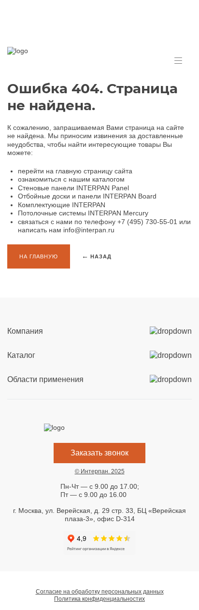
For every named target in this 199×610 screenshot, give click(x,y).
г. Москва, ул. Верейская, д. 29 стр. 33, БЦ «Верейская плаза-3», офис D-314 (99, 515)
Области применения (45, 379)
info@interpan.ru (88, 230)
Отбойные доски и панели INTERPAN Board (87, 196)
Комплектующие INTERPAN (61, 205)
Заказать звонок (99, 453)
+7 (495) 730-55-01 (147, 222)
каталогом (108, 179)
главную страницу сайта (94, 171)
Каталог (21, 355)
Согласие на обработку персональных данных (100, 591)
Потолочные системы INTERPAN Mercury (83, 213)
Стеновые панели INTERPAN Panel (73, 188)
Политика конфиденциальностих (99, 599)
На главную (38, 256)
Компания (25, 331)
